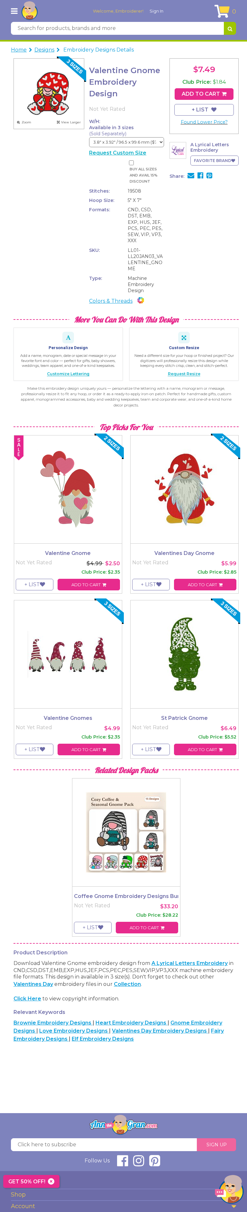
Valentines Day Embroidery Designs (160, 1031)
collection (127, 984)
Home (19, 50)
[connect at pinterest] (154, 1163)
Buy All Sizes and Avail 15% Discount (144, 175)
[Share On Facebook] (200, 176)
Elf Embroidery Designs (103, 1039)
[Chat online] (229, 1191)
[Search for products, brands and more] (230, 28)
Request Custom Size (117, 153)
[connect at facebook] (122, 1163)
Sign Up (216, 1145)
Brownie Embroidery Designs (53, 1023)
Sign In (156, 11)
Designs (44, 50)
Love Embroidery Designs (74, 1031)
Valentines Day (33, 984)
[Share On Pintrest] (209, 176)
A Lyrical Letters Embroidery (189, 963)
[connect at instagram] (138, 1163)
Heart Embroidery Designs (132, 1023)
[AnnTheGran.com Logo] (30, 11)
